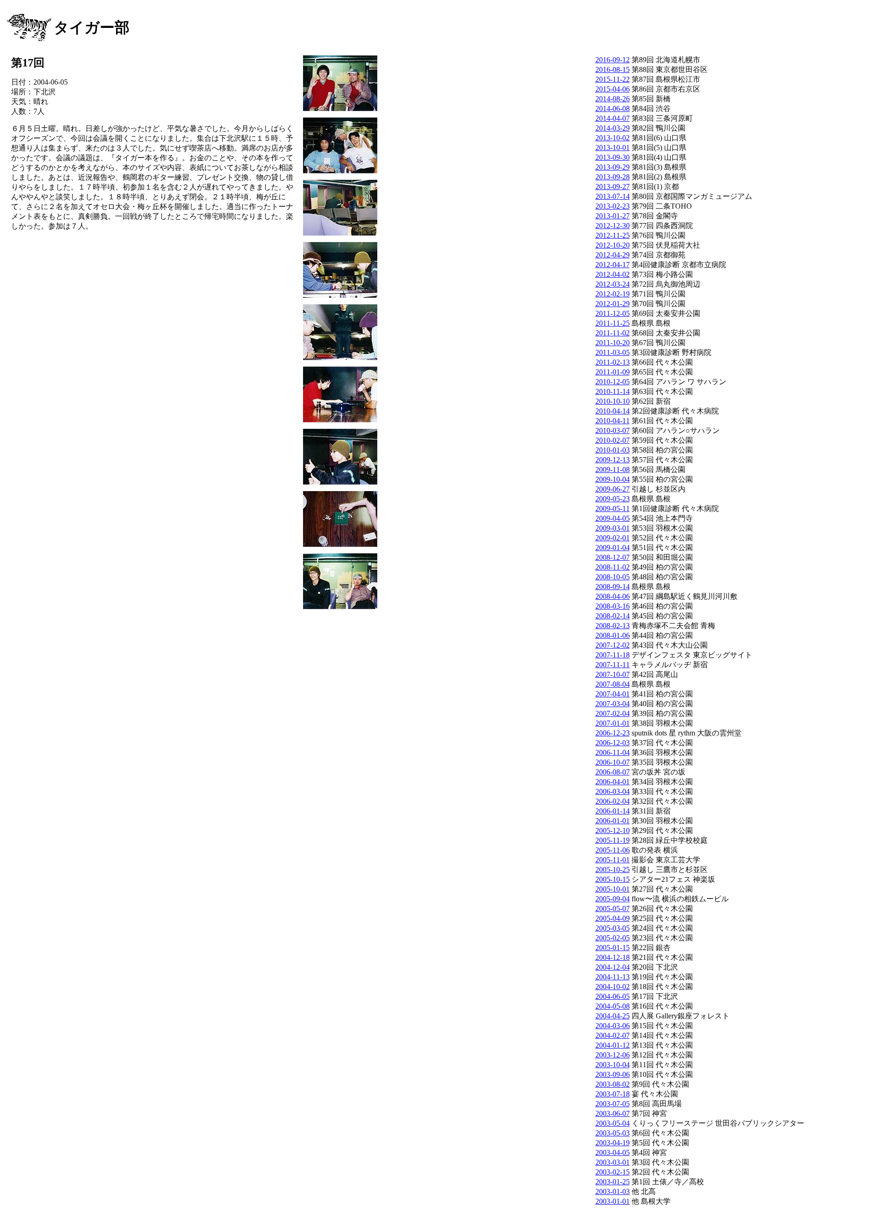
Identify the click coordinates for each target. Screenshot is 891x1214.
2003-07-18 (612, 1094)
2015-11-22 (612, 79)
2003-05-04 (612, 1123)
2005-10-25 (612, 869)
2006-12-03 (612, 743)
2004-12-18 (612, 957)
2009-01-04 (612, 547)
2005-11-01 (612, 860)
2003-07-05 (612, 1104)
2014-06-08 (612, 108)
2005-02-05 (612, 938)
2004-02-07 (612, 1035)
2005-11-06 (612, 850)
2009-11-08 (612, 469)
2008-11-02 (612, 567)
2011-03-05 (612, 352)
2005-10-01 (612, 889)
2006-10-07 (612, 762)
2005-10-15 (612, 879)
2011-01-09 (612, 372)
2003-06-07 (612, 1113)
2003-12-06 (612, 1055)
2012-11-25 (612, 235)
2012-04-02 (612, 274)
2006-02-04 (612, 801)
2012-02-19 (612, 294)
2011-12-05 (612, 313)
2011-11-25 (612, 323)
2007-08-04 (612, 684)
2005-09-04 (612, 899)
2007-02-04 (612, 713)
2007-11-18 (612, 655)
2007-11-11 (612, 665)
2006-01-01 (612, 821)
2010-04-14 (612, 411)
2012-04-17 (612, 265)
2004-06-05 (612, 996)
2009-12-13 (612, 460)
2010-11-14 (612, 391)
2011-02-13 (612, 362)
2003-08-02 (612, 1084)
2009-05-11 (612, 508)
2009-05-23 (612, 499)
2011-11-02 (612, 333)
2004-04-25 (612, 1016)
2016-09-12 (612, 60)
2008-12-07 (612, 557)
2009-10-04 (612, 479)
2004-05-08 (612, 1006)
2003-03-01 (612, 1162)
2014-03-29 (612, 128)
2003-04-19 (612, 1143)
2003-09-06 (612, 1074)
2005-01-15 (612, 948)
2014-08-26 (612, 99)
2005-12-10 (612, 830)
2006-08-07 (612, 772)
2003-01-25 (612, 1182)
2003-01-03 (612, 1191)
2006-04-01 (612, 782)
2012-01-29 (612, 304)
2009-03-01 (612, 528)
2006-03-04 (612, 791)
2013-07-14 (612, 196)
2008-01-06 (612, 635)
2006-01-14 (612, 811)
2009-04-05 (612, 518)
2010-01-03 (612, 450)
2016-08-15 (612, 69)
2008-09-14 (612, 587)
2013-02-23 (612, 206)
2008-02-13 (612, 626)
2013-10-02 (612, 138)
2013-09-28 (612, 177)
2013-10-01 (612, 147)
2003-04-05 (612, 1152)
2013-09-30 (612, 157)
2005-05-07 (612, 908)
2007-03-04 (612, 704)
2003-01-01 (612, 1201)
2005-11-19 (612, 840)
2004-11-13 (612, 977)
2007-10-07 (612, 674)
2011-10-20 (612, 343)
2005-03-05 (612, 928)
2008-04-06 (612, 596)
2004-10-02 (612, 987)
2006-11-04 (612, 752)
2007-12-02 (612, 645)
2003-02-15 (612, 1172)
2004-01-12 (612, 1045)
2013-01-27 (612, 216)
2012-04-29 (612, 255)
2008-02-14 (612, 616)
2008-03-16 (612, 606)
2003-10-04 (612, 1065)
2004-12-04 (612, 967)
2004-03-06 (612, 1026)
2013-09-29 (612, 167)
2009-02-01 (612, 538)
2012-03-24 (612, 284)
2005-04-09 (612, 918)
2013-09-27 (612, 186)
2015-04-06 (612, 89)
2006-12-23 (612, 733)
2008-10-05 (612, 577)
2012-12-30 (612, 226)
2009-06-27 (612, 489)
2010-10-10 (612, 401)
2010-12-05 (612, 382)
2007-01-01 (612, 723)
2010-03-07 (612, 430)
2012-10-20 (612, 245)
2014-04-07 (612, 118)
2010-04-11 (612, 421)
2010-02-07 (612, 440)
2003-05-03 (612, 1133)
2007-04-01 (612, 694)
